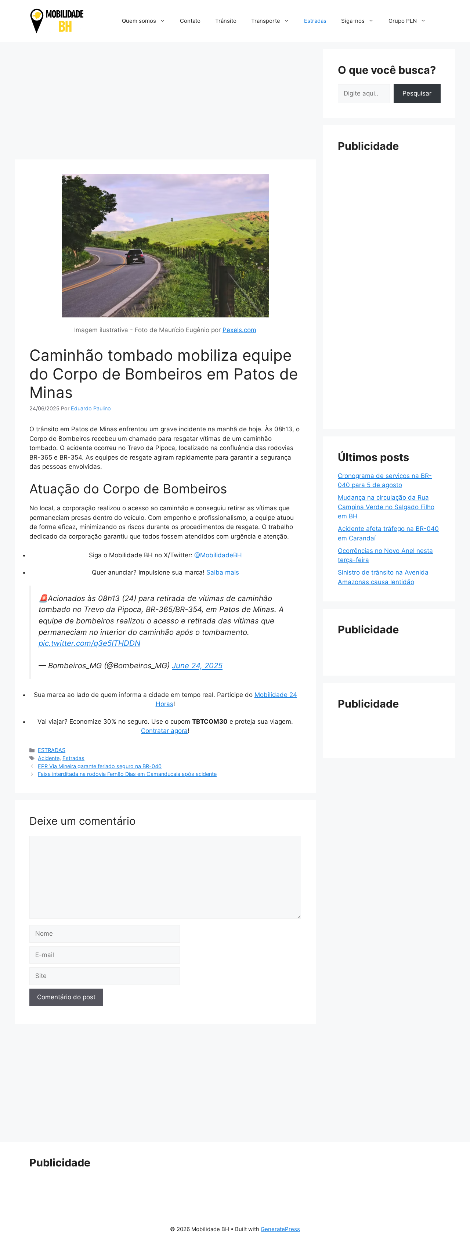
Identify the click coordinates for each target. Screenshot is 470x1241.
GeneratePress (280, 1229)
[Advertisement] (165, 100)
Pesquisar (416, 93)
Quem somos (139, 20)
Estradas (315, 20)
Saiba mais (222, 572)
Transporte (265, 20)
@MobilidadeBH (218, 555)
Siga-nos (353, 20)
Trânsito (225, 20)
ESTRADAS (51, 750)
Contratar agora (164, 730)
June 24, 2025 (197, 665)
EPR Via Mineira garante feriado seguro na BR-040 (100, 766)
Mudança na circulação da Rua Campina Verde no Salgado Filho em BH (386, 507)
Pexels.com (239, 330)
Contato (190, 20)
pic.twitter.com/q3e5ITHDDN (89, 643)
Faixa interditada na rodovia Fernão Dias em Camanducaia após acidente (127, 774)
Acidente (48, 758)
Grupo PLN (402, 20)
